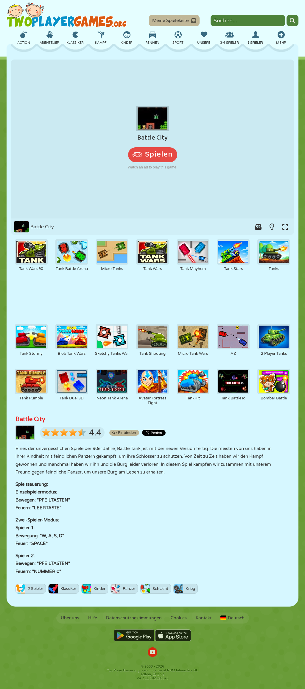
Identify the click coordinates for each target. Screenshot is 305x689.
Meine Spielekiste (170, 20)
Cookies (179, 618)
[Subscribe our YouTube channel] (152, 653)
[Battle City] (152, 139)
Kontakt (203, 618)
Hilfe (92, 618)
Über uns (70, 618)
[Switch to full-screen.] (285, 227)
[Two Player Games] (67, 14)
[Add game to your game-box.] (258, 227)
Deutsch (236, 618)
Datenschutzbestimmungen (134, 618)
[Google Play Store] (134, 635)
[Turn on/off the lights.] (272, 227)
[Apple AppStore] (173, 635)
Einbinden (126, 432)
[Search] (292, 20)
